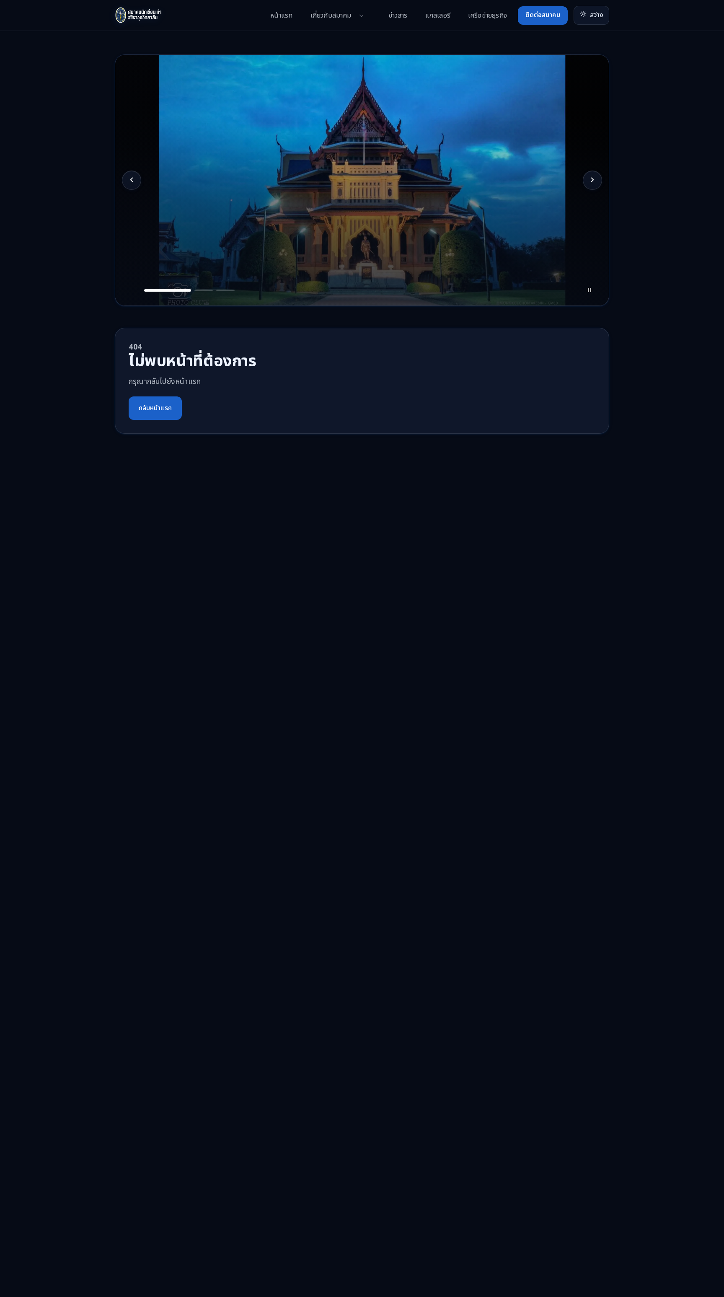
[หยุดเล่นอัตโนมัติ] (589, 290)
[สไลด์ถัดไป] (592, 180)
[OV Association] (154, 15)
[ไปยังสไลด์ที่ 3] (225, 290)
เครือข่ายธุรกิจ (487, 15)
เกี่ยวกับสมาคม (331, 15)
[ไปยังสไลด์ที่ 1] (167, 290)
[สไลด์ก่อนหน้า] (131, 180)
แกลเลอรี (437, 15)
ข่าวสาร (398, 15)
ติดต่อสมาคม (542, 15)
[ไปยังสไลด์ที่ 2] (203, 290)
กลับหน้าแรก (155, 408)
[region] (362, 180)
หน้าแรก (281, 15)
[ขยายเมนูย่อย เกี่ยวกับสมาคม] (361, 15)
